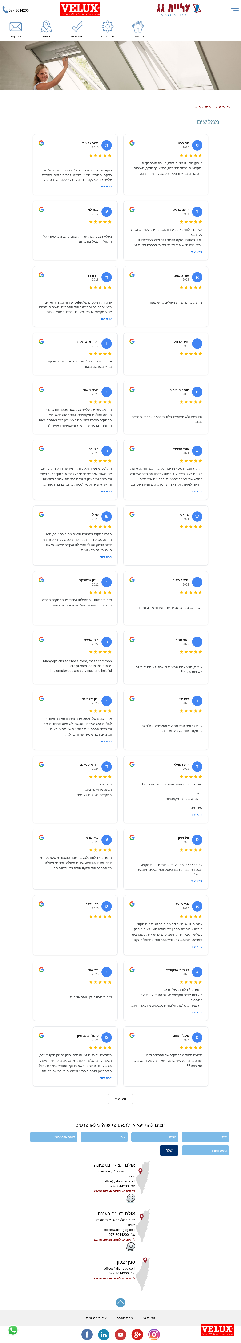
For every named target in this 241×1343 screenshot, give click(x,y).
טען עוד (120, 1099)
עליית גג (224, 107)
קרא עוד (106, 186)
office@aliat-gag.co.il (119, 1181)
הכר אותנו (138, 36)
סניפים (46, 36)
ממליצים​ (204, 107)
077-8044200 (19, 10)
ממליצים (77, 36)
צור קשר (15, 36)
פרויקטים (107, 36)
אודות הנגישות (96, 1318)
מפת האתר (125, 1318)
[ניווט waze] (130, 1201)
